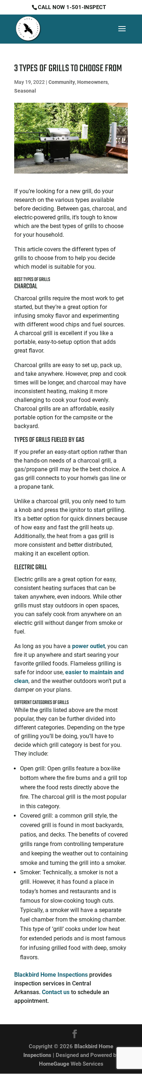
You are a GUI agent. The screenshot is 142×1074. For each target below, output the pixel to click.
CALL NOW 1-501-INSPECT (72, 7)
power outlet (88, 646)
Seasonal (25, 91)
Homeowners (92, 82)
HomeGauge (54, 1064)
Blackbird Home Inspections (51, 974)
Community (61, 82)
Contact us (56, 992)
